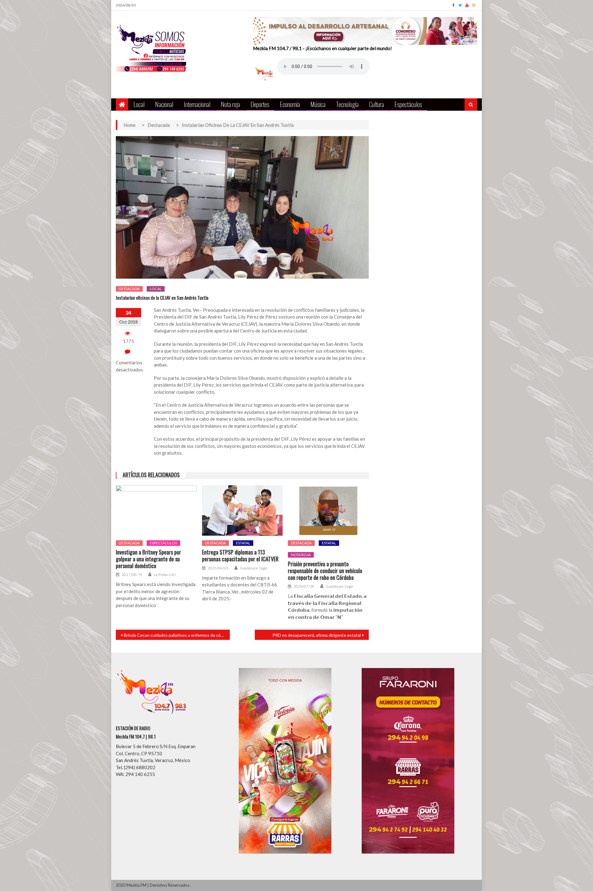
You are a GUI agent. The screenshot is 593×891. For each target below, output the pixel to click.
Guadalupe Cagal (253, 568)
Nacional (164, 104)
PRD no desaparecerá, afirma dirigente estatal (316, 635)
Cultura (376, 104)
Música (318, 104)
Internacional (197, 104)
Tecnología (347, 104)
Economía (290, 104)
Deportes (259, 104)
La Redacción (165, 574)
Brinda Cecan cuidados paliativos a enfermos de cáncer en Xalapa (177, 635)
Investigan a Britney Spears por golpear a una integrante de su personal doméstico (148, 559)
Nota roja (230, 104)
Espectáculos (408, 104)
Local (139, 104)
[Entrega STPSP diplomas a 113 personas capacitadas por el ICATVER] (242, 510)
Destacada (129, 288)
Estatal (243, 543)
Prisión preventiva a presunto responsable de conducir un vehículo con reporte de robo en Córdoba (325, 571)
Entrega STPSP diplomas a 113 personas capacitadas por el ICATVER (240, 555)
